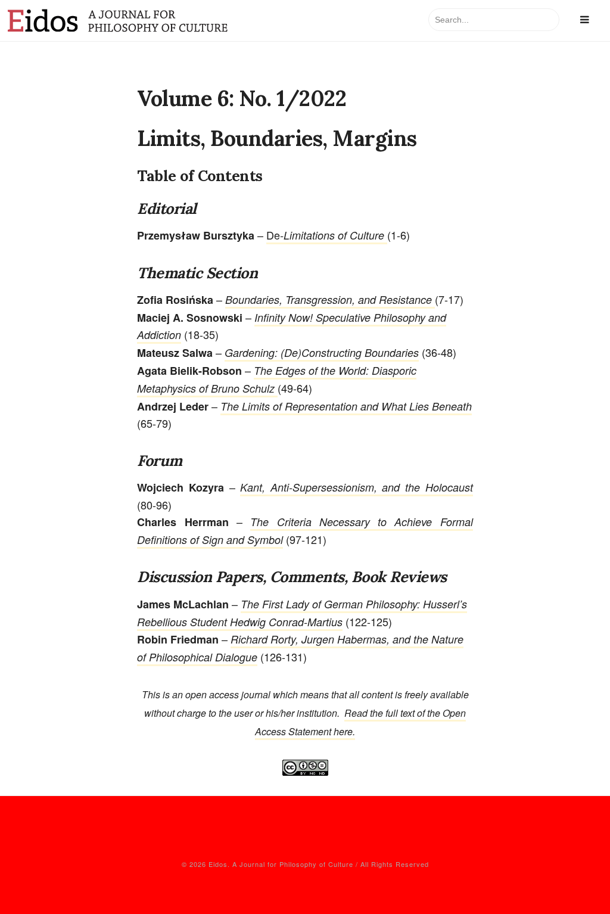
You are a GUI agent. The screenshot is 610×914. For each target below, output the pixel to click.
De (326, 235)
